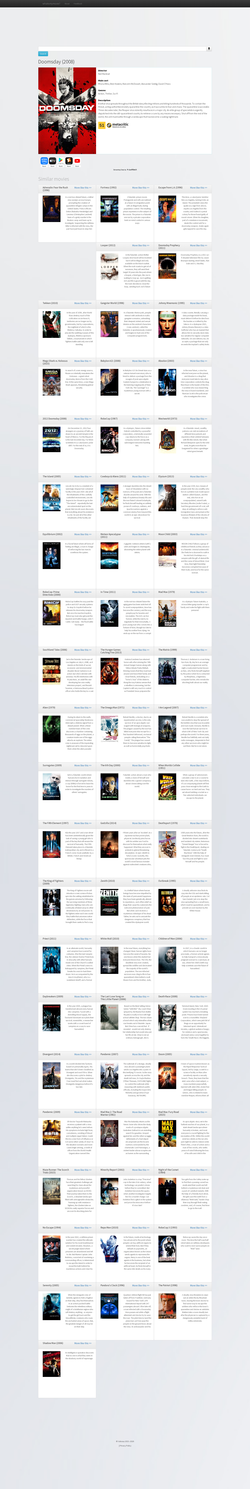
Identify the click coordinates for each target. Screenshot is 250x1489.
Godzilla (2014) (108, 823)
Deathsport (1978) (168, 823)
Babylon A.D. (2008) (111, 360)
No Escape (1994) (52, 1227)
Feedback (78, 3)
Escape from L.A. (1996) (170, 187)
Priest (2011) (49, 938)
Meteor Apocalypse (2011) (111, 536)
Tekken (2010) (50, 303)
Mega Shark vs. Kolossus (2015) (55, 362)
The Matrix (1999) (167, 649)
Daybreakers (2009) (53, 996)
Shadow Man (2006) (53, 1343)
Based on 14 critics (119, 127)
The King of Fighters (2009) (53, 882)
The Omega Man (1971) (113, 707)
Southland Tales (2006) (55, 649)
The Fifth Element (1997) (56, 823)
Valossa (121, 1441)
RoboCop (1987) (109, 418)
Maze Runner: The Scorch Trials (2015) (56, 1171)
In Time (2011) (108, 592)
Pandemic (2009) (51, 1112)
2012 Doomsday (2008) (55, 418)
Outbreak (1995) (167, 880)
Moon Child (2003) (168, 534)
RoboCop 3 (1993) (167, 1227)
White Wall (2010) (110, 938)
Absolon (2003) (166, 360)
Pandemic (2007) (109, 1054)
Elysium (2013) (166, 476)
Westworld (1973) (167, 418)
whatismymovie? (51, 3)
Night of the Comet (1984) (168, 1171)
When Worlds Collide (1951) (169, 767)
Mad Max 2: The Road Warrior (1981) (111, 1113)
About (67, 3)
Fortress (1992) (109, 187)
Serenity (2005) (51, 1285)
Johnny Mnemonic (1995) (171, 303)
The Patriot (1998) (168, 1285)
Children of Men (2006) (170, 938)
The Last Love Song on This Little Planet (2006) (113, 998)
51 (101, 125)
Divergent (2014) (51, 1054)
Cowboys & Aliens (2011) (113, 476)
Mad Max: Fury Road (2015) (168, 1113)
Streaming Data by (120, 170)
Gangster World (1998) (112, 303)
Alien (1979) (49, 707)
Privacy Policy (125, 1445)
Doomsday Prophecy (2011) (169, 247)
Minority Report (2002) (112, 1169)
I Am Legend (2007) (168, 707)
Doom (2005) (165, 1054)
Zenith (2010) (108, 880)
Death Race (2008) (168, 996)
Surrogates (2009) (52, 765)
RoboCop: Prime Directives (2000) (52, 593)
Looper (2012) (108, 245)
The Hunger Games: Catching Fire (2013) (111, 651)
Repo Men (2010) (109, 1227)
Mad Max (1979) (166, 592)
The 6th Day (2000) (110, 765)
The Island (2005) (52, 476)
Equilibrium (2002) (52, 534)
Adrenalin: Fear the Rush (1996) (55, 189)
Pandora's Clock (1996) (113, 1285)
